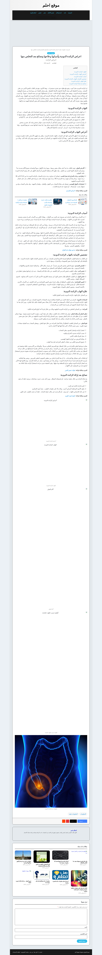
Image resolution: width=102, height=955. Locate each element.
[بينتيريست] (67, 821)
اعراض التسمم (70, 190)
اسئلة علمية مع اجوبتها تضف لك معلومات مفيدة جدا (61, 862)
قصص (39, 12)
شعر (45, 12)
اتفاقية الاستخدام (16, 952)
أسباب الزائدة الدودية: (80, 76)
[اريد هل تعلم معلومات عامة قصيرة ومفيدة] (60, 875)
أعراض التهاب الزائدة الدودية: (78, 74)
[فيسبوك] (76, 835)
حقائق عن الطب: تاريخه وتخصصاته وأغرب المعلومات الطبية (46, 202)
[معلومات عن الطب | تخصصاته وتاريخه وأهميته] (32, 202)
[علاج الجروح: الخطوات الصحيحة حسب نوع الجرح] (82, 202)
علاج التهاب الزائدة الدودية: (78, 81)
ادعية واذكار (59, 12)
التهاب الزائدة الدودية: (80, 72)
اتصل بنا (40, 952)
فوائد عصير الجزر (70, 370)
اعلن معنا (36, 952)
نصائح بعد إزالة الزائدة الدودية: (77, 83)
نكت (65, 12)
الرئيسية (70, 12)
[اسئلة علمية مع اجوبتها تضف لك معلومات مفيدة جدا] (60, 855)
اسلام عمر (54, 63)
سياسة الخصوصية (25, 952)
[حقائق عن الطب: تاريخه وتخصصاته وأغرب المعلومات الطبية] (57, 202)
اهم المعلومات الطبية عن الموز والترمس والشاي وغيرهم (43, 865)
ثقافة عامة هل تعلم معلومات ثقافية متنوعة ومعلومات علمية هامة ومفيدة (79, 889)
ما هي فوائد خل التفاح (68, 250)
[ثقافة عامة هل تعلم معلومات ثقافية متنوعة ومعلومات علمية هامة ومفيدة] (79, 878)
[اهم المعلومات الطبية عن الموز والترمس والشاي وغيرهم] (42, 857)
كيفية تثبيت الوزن (70, 396)
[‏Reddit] (63, 821)
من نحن (31, 952)
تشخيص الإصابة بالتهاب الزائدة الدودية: (75, 79)
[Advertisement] (78, 33)
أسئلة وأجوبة (33, 12)
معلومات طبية (62, 49)
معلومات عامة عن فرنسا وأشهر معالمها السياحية (24, 862)
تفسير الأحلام (51, 12)
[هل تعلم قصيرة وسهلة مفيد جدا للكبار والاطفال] (79, 855)
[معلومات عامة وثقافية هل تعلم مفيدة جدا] (42, 874)
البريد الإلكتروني (83, 934)
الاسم (86, 927)
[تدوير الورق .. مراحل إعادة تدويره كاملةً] (23, 874)
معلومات (82, 814)
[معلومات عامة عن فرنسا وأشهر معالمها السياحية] (23, 855)
